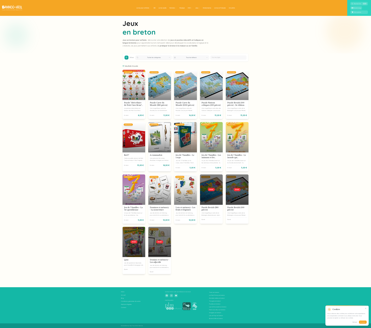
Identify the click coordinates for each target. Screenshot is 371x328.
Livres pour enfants (143, 8)
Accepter (362, 322)
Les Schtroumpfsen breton (217, 307)
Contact (123, 307)
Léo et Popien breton (216, 315)
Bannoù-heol (128, 325)
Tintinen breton (214, 292)
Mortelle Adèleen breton (217, 298)
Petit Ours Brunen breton (217, 310)
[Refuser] (366, 308)
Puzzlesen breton (214, 304)
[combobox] (153, 57)
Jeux (196, 8)
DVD (189, 8)
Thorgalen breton (215, 301)
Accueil (123, 295)
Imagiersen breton (215, 313)
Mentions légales (126, 304)
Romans (172, 8)
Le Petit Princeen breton (217, 295)
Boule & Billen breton (216, 318)
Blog (122, 298)
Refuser (355, 322)
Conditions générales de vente (130, 301)
